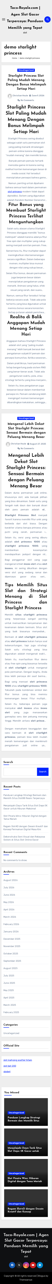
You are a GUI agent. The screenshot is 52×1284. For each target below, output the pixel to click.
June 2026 (9, 895)
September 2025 (12, 961)
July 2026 (8, 887)
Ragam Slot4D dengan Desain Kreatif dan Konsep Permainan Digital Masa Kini (26, 1212)
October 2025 (10, 953)
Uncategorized (26, 70)
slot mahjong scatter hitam (17, 1060)
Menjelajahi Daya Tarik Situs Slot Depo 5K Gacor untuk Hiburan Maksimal (25, 1151)
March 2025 (9, 1005)
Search (8, 762)
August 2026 (10, 880)
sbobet (7, 1071)
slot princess (15, 191)
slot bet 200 (9, 1066)
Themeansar (25, 1279)
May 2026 (8, 902)
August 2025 (10, 968)
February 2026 (11, 924)
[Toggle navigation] (3, 19)
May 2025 (8, 990)
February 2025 (11, 1012)
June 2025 (9, 983)
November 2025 (11, 946)
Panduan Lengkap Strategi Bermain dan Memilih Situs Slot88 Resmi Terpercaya (24, 1121)
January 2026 (11, 931)
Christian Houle (20, 95)
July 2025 (8, 975)
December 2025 (11, 939)
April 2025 (8, 997)
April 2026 (9, 909)
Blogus (41, 1276)
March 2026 (9, 917)
